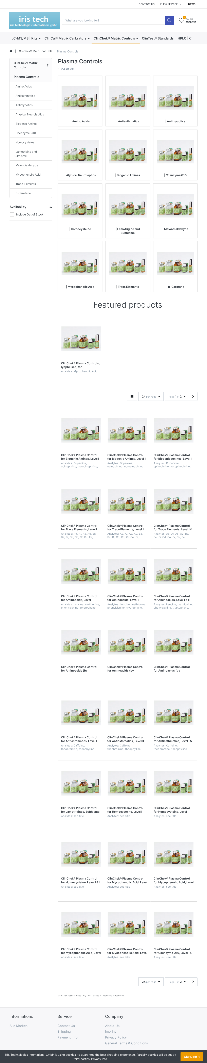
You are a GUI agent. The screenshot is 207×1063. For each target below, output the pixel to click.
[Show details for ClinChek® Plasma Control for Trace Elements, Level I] (81, 501)
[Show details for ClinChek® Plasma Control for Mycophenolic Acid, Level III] (81, 925)
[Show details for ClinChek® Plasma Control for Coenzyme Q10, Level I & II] (174, 925)
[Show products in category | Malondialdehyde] (175, 206)
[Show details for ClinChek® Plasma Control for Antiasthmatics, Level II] (127, 713)
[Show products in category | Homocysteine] (80, 206)
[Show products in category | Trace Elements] (128, 263)
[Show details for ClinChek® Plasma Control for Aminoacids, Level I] (81, 572)
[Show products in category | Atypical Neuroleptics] (80, 152)
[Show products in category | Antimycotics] (175, 98)
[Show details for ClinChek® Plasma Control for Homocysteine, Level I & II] (81, 854)
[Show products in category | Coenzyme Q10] (175, 152)
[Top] (11, 51)
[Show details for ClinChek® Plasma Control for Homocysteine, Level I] (127, 783)
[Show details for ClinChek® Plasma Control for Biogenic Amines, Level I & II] (174, 430)
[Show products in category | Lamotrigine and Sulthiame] (128, 206)
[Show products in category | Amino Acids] (80, 98)
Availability (18, 207)
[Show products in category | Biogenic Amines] (128, 152)
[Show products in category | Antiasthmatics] (128, 98)
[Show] (132, 396)
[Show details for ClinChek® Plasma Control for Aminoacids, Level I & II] (174, 572)
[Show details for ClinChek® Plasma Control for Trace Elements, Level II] (127, 501)
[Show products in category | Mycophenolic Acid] (80, 263)
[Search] (169, 20)
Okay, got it (192, 1056)
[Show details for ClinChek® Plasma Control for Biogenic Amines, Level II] (127, 430)
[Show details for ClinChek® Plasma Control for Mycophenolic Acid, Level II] (174, 854)
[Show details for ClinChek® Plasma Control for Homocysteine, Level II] (174, 783)
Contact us (147, 4)
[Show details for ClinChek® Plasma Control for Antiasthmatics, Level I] (81, 713)
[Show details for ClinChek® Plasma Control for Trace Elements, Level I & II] (174, 501)
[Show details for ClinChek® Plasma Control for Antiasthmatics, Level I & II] (174, 713)
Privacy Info (99, 1059)
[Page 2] (193, 396)
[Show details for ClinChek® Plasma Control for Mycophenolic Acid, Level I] (127, 854)
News (191, 4)
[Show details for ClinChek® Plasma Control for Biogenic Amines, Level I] (81, 430)
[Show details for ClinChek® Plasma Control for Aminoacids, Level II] (127, 572)
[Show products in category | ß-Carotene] (175, 263)
